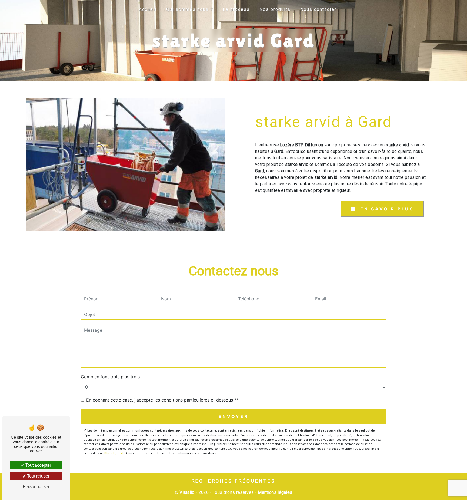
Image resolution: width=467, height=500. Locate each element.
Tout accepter (37, 465)
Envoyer (233, 416)
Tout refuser (37, 476)
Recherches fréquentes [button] (234, 481)
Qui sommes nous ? (189, 9)
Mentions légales (274, 492)
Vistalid (187, 492)
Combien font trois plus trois (110, 376)
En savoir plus (386, 209)
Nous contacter (318, 9)
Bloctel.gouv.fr (114, 453)
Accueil (147, 9)
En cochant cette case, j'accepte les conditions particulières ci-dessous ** (162, 400)
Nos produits (275, 9)
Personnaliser (36, 486)
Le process (236, 9)
